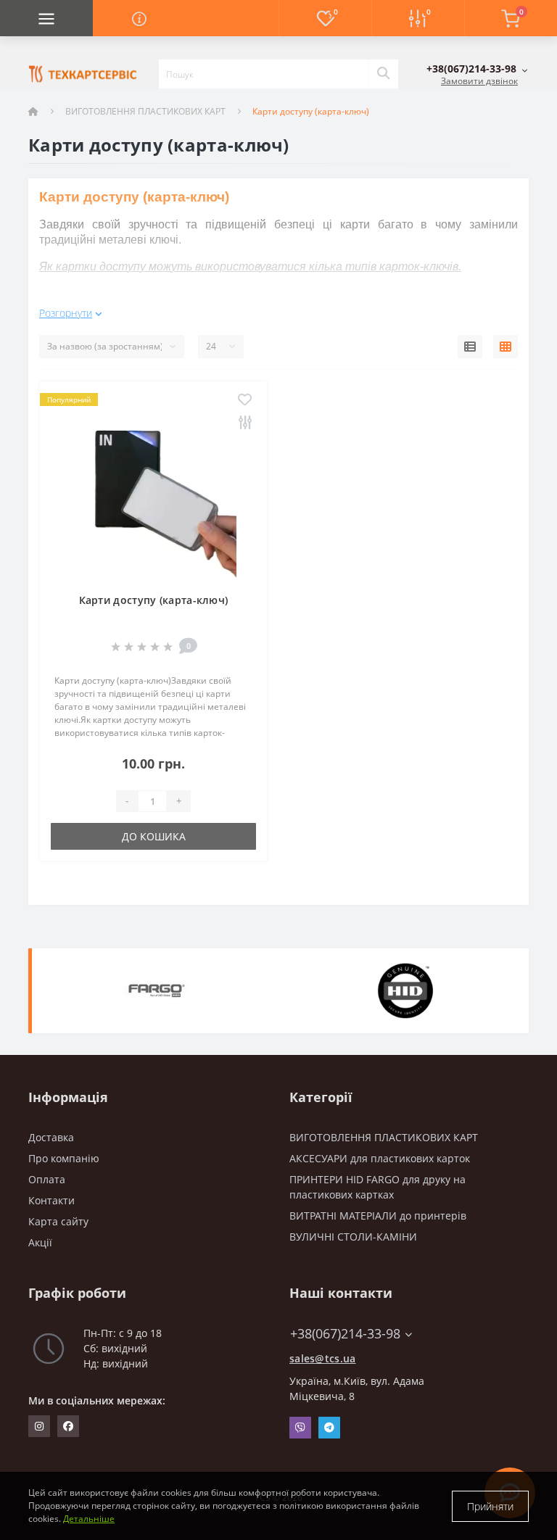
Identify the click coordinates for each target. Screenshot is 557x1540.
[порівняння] (245, 423)
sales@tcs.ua (322, 1358)
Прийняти (490, 1506)
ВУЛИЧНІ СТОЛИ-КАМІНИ (353, 1236)
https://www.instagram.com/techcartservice (39, 1426)
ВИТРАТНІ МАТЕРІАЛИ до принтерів (377, 1215)
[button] (477, 68)
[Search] (383, 73)
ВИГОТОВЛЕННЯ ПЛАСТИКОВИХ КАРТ (145, 111)
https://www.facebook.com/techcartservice (68, 1426)
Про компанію (63, 1158)
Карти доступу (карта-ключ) (153, 600)
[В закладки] (245, 400)
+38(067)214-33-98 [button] (345, 1333)
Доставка (51, 1137)
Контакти (51, 1200)
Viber (300, 1427)
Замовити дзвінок (479, 81)
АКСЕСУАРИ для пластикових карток (379, 1158)
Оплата (46, 1179)
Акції (40, 1242)
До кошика (154, 836)
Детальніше (89, 1518)
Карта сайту (58, 1221)
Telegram (329, 1427)
